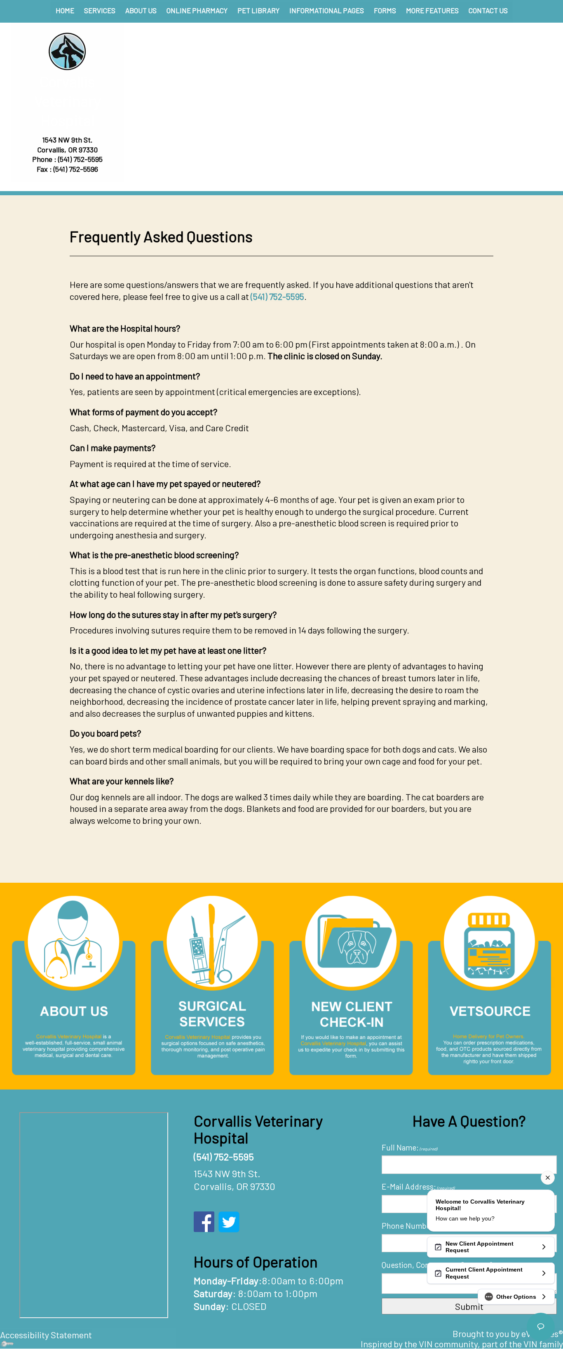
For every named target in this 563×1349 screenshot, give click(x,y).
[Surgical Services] (212, 984)
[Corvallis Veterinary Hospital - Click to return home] (67, 51)
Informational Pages (326, 10)
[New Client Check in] (351, 984)
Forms (385, 10)
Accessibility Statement (46, 1334)
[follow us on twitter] (229, 1220)
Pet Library (258, 10)
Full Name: (409, 1147)
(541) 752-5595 (80, 159)
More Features (432, 10)
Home (65, 10)
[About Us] (73, 984)
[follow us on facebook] (204, 1220)
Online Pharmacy (197, 10)
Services (99, 10)
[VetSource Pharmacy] (490, 982)
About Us (141, 10)
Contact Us (488, 10)
